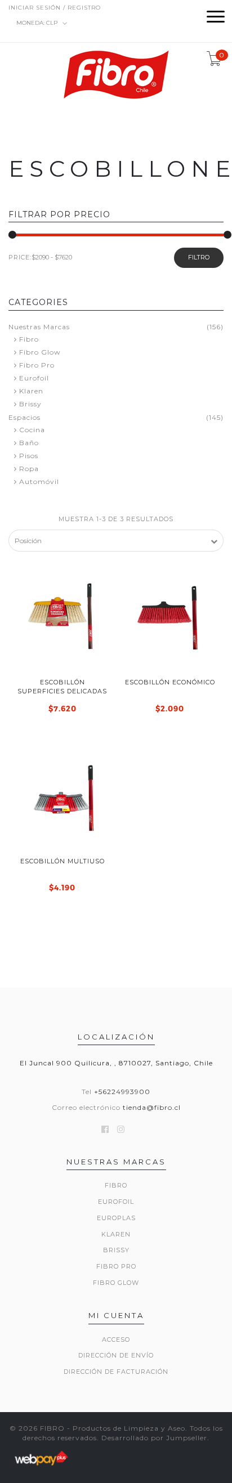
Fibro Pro (37, 365)
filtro (198, 257)
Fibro (29, 339)
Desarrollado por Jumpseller (154, 1437)
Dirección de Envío (116, 1355)
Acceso (116, 1339)
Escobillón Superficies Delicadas (62, 686)
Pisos (28, 455)
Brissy (30, 404)
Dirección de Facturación (116, 1372)
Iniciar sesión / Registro (54, 7)
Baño (29, 442)
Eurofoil (34, 378)
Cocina (32, 429)
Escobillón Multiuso (62, 861)
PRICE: (20, 257)
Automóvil (39, 481)
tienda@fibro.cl (152, 1107)
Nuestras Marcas (39, 326)
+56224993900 (122, 1091)
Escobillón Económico (170, 682)
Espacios (24, 417)
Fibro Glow (40, 352)
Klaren (31, 391)
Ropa (29, 468)
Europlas (116, 1218)
